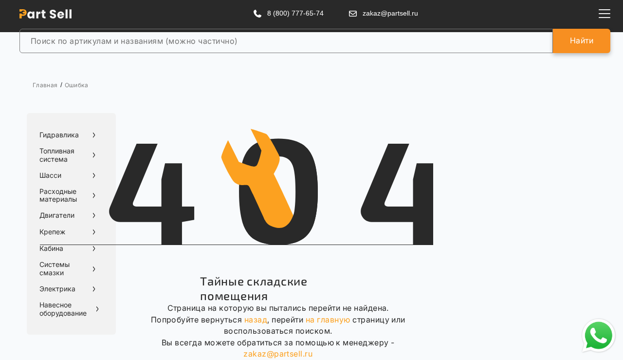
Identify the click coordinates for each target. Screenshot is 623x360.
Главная (45, 85)
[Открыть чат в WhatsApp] (598, 335)
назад (255, 319)
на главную (328, 319)
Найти (581, 40)
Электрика (57, 289)
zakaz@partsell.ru (277, 354)
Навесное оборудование (63, 309)
